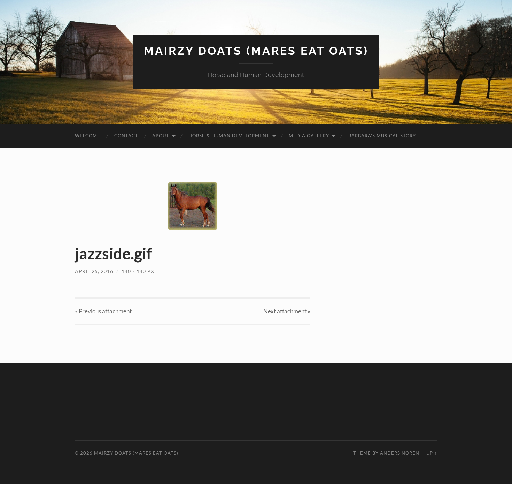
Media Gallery (309, 135)
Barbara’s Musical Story (382, 135)
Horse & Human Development (229, 135)
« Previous (103, 311)
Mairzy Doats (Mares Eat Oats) (256, 50)
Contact (126, 135)
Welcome (87, 135)
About (160, 135)
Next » (286, 311)
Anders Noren (399, 453)
